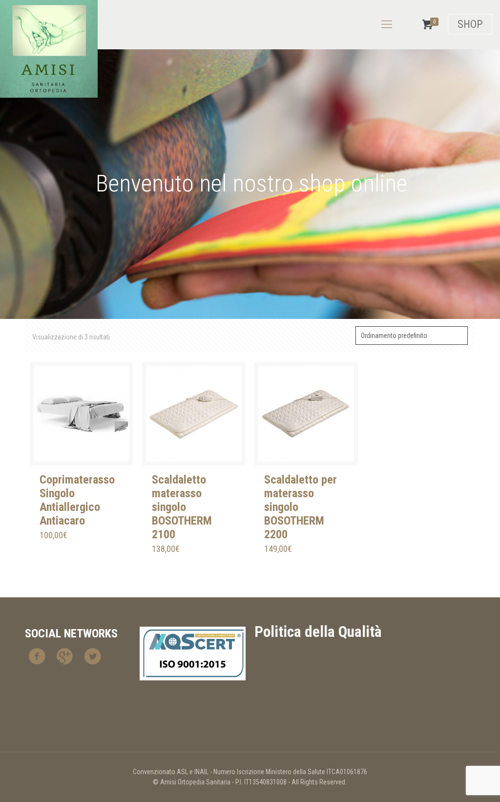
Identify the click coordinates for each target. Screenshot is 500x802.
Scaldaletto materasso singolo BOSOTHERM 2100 (182, 507)
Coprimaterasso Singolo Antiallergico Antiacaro (77, 500)
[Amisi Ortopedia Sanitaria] (49, 49)
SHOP (470, 24)
